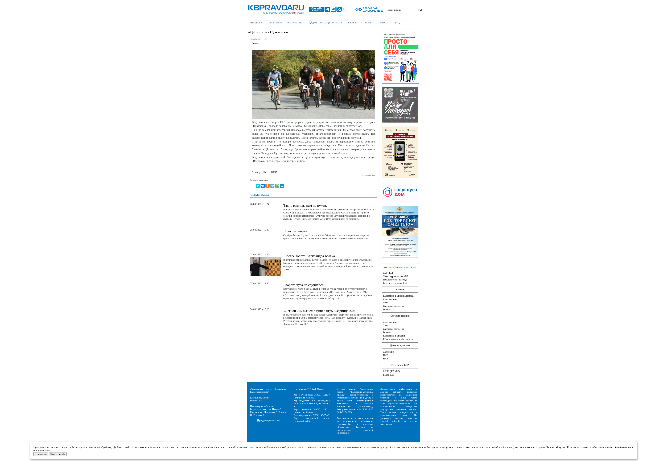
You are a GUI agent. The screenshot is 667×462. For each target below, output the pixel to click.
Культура (352, 23)
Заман (386, 302)
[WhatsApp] (277, 186)
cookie (126, 447)
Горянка (387, 309)
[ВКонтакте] (263, 186)
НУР (385, 355)
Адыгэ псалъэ (390, 299)
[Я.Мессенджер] (258, 186)
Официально (256, 23)
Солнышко (388, 352)
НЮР (386, 358)
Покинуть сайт (57, 454)
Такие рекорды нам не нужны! (306, 205)
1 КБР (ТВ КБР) (391, 371)
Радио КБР (388, 374)
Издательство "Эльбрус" (395, 279)
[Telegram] (272, 186)
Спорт (255, 43)
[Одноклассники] (267, 186)
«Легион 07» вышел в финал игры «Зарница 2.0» (319, 311)
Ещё (393, 23)
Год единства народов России (324, 23)
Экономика (276, 23)
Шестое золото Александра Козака (309, 256)
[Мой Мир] (282, 186)
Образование (294, 23)
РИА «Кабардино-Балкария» (398, 339)
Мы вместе (382, 23)
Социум (366, 23)
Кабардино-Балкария (394, 335)
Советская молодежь (393, 306)
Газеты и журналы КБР (395, 283)
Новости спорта (295, 231)
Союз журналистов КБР (395, 276)
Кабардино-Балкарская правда (398, 296)
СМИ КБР (388, 273)
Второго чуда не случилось (303, 285)
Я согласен (41, 454)
